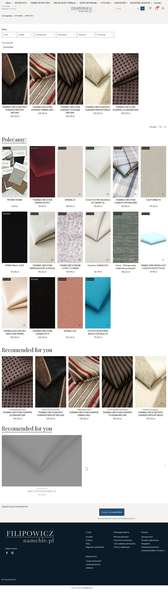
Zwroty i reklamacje (121, 547)
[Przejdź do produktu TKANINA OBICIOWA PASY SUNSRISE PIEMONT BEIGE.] (98, 79)
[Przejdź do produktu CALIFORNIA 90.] (153, 171)
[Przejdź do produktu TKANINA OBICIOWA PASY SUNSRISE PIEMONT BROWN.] (15, 79)
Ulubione (89, 568)
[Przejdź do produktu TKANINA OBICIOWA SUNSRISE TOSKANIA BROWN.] (70, 79)
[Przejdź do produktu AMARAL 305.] (70, 303)
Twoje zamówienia (93, 561)
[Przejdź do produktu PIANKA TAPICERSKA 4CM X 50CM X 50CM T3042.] (153, 237)
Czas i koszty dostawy (122, 540)
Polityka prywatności (150, 547)
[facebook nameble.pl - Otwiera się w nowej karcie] (6, 552)
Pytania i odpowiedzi (150, 540)
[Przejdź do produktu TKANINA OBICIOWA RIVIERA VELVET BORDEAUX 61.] (42, 171)
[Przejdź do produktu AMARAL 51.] (70, 171)
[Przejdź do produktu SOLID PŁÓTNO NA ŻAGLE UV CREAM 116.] (98, 171)
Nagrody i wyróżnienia (95, 547)
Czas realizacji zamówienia (124, 543)
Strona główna (7, 16)
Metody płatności (121, 537)
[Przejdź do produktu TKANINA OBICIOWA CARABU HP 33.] (42, 303)
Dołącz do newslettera (112, 512)
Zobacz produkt (11, 194)
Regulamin (145, 543)
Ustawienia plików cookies (152, 550)
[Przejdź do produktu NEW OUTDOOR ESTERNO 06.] (42, 460)
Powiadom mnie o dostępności (122, 260)
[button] (142, 8)
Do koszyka (12, 101)
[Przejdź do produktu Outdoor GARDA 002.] (98, 237)
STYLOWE (18, 16)
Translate (13, 8)
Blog (88, 543)
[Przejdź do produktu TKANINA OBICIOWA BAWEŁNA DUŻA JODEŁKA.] (42, 237)
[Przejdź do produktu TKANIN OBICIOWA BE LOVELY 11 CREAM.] (70, 237)
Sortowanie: (7, 43)
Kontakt (89, 537)
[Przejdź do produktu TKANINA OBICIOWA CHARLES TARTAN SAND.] (125, 171)
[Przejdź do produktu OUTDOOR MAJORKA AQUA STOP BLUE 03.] (98, 303)
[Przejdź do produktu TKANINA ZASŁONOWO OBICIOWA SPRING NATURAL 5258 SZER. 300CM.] (14, 303)
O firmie (89, 540)
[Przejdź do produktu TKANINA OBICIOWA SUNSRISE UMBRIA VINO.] (42, 79)
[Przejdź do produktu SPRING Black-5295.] (14, 237)
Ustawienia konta (93, 564)
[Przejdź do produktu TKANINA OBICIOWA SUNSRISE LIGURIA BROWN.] (125, 79)
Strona (153, 127)
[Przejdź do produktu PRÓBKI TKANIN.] (14, 171)
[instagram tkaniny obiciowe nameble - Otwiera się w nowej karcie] (12, 552)
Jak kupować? (147, 537)
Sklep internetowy (81, 588)
